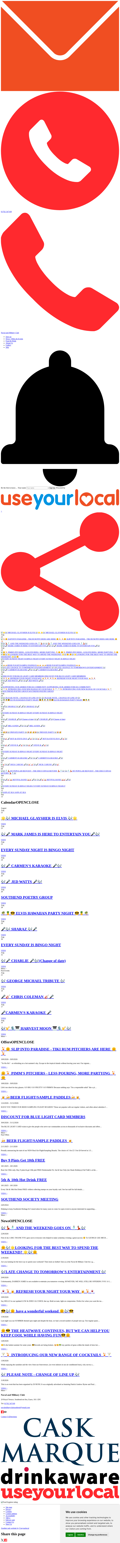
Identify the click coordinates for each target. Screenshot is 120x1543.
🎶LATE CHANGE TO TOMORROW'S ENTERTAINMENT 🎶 (79, 668)
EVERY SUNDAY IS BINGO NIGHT (48, 713)
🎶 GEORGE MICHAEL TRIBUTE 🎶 (33, 981)
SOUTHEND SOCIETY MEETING (29, 1199)
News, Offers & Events (14, 339)
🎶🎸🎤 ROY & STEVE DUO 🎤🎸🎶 (51, 739)
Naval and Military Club (10, 333)
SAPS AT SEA (20, 792)
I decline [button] (80, 1535)
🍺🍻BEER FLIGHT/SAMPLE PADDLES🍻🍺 (61, 665)
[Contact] (60, 90)
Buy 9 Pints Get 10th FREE (23, 1160)
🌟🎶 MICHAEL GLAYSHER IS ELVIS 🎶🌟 (59, 633)
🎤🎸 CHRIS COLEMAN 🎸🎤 (27, 997)
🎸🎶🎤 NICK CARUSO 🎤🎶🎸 (45, 764)
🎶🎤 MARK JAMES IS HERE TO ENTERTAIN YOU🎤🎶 (76, 646)
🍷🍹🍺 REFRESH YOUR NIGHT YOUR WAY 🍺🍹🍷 (72, 678)
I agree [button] (70, 1535)
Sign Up (52, 488)
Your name (22, 488)
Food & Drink (11, 341)
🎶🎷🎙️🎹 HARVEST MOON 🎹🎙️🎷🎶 (36, 1028)
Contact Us (5, 1417)
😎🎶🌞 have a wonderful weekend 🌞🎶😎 (37, 1311)
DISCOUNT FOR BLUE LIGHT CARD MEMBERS (65, 676)
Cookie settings (11, 1514)
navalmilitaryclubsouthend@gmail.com (15, 1407)
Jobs (7, 347)
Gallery (8, 345)
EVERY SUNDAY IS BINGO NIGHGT (49, 786)
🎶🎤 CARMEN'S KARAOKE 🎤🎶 (48, 670)
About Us (9, 343)
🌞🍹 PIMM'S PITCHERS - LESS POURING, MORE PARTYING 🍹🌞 (89, 652)
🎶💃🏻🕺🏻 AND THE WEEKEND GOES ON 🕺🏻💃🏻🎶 (66, 644)
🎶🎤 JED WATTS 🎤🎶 (33, 681)
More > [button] (3, 969)
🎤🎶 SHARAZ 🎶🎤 (30, 706)
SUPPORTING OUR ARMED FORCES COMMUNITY (69, 687)
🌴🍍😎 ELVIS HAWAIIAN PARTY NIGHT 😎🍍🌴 (68, 700)
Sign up (8, 337)
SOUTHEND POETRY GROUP (41, 691)
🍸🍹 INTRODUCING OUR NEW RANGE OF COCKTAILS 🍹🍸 (85, 689)
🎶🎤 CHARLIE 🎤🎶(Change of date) (49, 719)
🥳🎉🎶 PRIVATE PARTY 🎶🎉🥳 (46, 732)
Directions (13, 1417)
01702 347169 (9, 1403)
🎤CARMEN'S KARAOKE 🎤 (26, 1013)
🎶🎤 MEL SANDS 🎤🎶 (34, 726)
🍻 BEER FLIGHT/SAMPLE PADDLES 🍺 (37, 1141)
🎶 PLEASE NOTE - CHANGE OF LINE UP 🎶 (61, 698)
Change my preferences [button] (97, 1535)
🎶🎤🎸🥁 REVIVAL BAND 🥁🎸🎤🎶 (54, 780)
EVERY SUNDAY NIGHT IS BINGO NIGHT (57, 659)
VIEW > (4, 1067)
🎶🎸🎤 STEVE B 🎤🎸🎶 (37, 745)
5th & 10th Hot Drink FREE (24, 1180)
